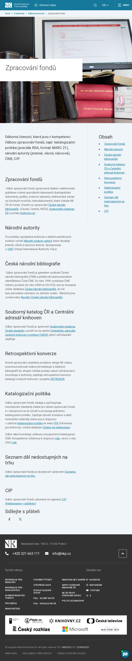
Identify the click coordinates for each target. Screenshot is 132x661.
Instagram (96, 585)
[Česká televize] (104, 621)
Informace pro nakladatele (14, 588)
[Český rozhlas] (31, 629)
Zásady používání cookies (71, 653)
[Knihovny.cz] (65, 621)
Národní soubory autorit (38, 241)
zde (57, 438)
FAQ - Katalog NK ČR (45, 603)
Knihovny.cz (27, 213)
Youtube (95, 590)
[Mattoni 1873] (110, 629)
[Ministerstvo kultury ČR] (14, 621)
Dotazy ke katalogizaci (56, 427)
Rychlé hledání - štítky (43, 591)
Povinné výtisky (43, 580)
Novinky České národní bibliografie (42, 297)
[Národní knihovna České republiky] (17, 5)
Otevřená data (42, 585)
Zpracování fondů (114, 144)
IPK (56, 423)
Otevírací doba (47, 5)
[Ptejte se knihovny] (34, 621)
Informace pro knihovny (14, 581)
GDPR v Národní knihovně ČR (71, 586)
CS (104, 5)
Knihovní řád (12, 609)
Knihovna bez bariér (74, 580)
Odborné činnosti (36, 13)
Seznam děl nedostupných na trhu (114, 201)
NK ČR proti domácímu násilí (71, 594)
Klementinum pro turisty (15, 596)
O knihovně (19, 13)
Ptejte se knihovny (73, 601)
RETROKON (57, 379)
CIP (106, 211)
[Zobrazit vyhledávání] (95, 5)
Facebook (94, 580)
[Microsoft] (75, 629)
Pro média (11, 603)
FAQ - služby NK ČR (44, 598)
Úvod (7, 13)
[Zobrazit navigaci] (123, 5)
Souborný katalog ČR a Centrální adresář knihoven (114, 168)
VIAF (10, 249)
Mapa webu (11, 653)
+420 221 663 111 (26, 553)
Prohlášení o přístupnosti (37, 653)
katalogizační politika (30, 423)
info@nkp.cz (61, 553)
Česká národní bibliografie (40, 289)
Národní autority (113, 149)
